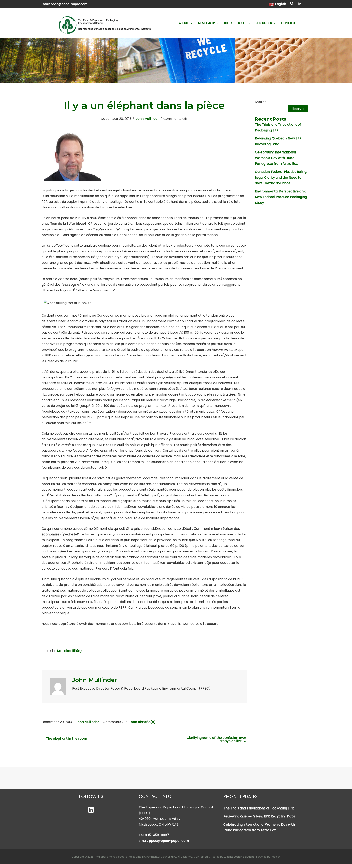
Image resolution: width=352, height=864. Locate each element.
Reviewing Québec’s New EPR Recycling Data (259, 816)
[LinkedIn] (300, 4)
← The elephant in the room (64, 738)
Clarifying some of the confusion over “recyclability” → (216, 739)
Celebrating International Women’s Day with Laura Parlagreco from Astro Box (276, 158)
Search (260, 102)
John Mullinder (147, 118)
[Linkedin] (91, 810)
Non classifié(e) (69, 650)
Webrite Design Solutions (239, 857)
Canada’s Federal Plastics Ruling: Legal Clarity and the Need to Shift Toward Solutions (281, 177)
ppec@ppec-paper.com (69, 4)
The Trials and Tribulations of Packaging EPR (258, 808)
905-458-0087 (157, 835)
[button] (292, 4)
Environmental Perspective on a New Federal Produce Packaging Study (281, 197)
